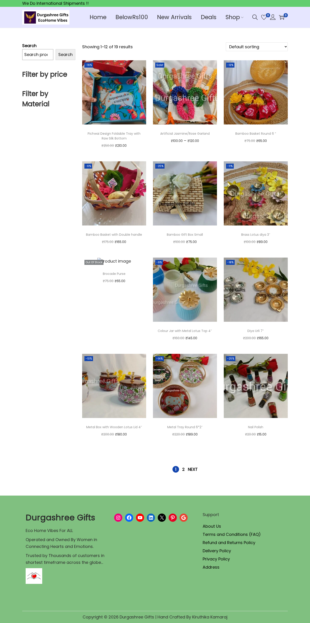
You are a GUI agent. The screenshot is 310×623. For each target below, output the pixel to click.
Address (211, 567)
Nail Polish (255, 427)
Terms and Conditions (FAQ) (232, 534)
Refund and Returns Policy (229, 542)
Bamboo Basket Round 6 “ (255, 133)
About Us (212, 526)
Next (193, 469)
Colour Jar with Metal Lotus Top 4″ (185, 331)
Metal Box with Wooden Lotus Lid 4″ (114, 427)
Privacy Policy (216, 559)
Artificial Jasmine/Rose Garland (185, 133)
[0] (264, 17)
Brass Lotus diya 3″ (255, 234)
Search (29, 45)
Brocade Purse (114, 273)
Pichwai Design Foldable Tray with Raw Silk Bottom (114, 136)
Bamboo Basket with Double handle (114, 234)
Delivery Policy (217, 551)
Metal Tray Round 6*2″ (185, 427)
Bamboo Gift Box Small (185, 234)
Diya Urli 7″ (255, 331)
